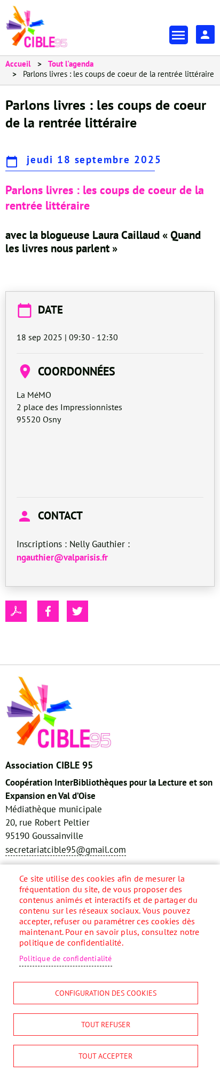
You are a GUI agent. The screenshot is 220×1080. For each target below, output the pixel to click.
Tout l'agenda (70, 64)
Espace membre (205, 34)
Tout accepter (105, 1056)
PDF (16, 611)
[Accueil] (36, 26)
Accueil (17, 64)
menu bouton (178, 35)
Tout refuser (105, 1024)
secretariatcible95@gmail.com (65, 849)
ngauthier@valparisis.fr (62, 557)
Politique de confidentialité (65, 958)
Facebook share (48, 611)
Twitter (77, 611)
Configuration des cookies (105, 993)
